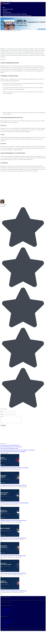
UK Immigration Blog (4, 28)
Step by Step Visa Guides (8, 9)
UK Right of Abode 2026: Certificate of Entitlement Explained (13, 538)
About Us (5, 619)
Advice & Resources (7, 12)
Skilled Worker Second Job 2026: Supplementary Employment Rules (14, 502)
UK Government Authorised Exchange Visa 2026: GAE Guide (13, 573)
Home (4, 7)
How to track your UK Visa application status (9, 445)
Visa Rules (5, 10)
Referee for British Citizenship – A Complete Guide (11, 446)
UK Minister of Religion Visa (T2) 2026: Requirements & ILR (13, 520)
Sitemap (4, 625)
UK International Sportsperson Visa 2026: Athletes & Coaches (13, 555)
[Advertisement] (23, 39)
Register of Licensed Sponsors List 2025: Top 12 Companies (12, 451)
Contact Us (5, 624)
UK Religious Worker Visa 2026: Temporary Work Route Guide (13, 590)
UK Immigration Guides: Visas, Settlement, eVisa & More (15, 13)
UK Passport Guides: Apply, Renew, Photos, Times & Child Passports (17, 15)
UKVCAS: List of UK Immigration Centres (9, 448)
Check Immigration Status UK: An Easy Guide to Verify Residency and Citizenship (17, 450)
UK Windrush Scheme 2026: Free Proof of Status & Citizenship (13, 485)
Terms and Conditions (7, 622)
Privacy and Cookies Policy (8, 621)
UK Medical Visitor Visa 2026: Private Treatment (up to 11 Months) (14, 467)
